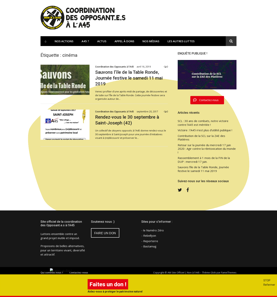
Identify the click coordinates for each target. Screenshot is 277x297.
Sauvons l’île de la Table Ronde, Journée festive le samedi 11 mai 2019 (129, 78)
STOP (266, 280)
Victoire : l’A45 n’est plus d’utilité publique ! (205, 130)
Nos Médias (150, 41)
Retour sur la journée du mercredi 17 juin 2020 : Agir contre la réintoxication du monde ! (207, 148)
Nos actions (64, 41)
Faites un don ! (108, 284)
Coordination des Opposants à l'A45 (114, 66)
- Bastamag (148, 246)
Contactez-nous (78, 272)
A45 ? (85, 41)
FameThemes (228, 272)
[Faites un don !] (61, 270)
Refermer (269, 284)
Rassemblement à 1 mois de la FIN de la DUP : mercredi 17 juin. (204, 159)
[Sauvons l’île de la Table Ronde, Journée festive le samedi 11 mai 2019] (65, 80)
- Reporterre (149, 241)
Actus (101, 41)
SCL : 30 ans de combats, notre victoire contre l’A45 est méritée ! (203, 123)
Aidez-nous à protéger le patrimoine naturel (115, 291)
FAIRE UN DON (105, 233)
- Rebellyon (148, 235)
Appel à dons (124, 41)
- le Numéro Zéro (152, 230)
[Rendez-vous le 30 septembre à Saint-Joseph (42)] (65, 125)
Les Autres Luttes (181, 41)
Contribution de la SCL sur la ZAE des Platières (201, 137)
